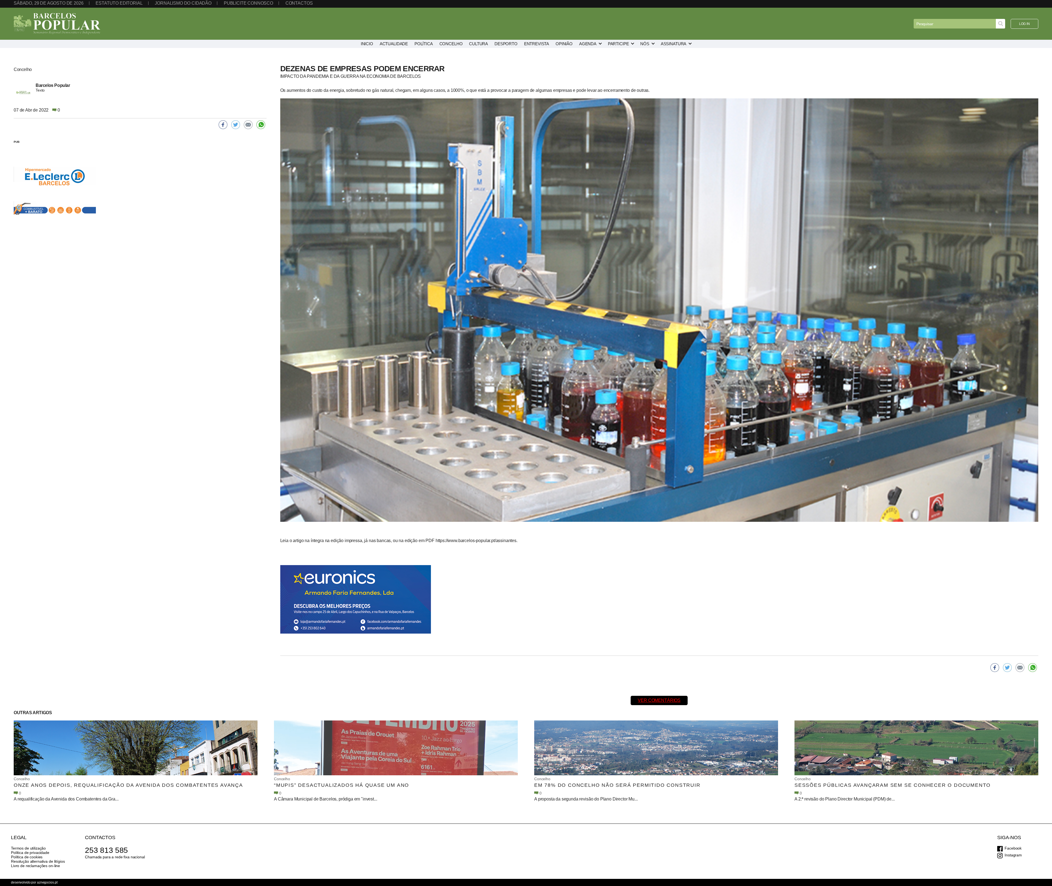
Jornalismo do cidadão (183, 3)
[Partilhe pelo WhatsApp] (1032, 667)
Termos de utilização (28, 848)
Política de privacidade (30, 852)
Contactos (299, 3)
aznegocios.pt (47, 882)
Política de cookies (26, 857)
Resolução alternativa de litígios (38, 861)
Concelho (22, 779)
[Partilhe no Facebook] (994, 667)
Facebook (1013, 848)
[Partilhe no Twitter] (1007, 667)
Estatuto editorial (119, 3)
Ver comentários (659, 700)
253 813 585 (106, 850)
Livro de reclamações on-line (35, 866)
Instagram (1013, 855)
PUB (16, 141)
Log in (1024, 24)
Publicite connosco (248, 3)
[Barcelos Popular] (57, 23)
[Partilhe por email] (1020, 667)
